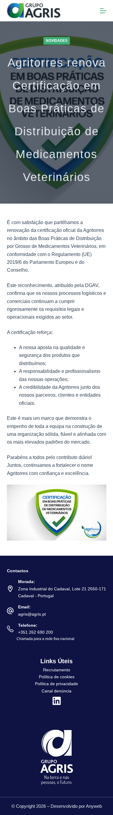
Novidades (56, 41)
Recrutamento (56, 669)
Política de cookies (56, 676)
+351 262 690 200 (35, 632)
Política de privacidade (56, 683)
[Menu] (103, 11)
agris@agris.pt (32, 614)
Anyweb (94, 806)
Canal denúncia (56, 691)
